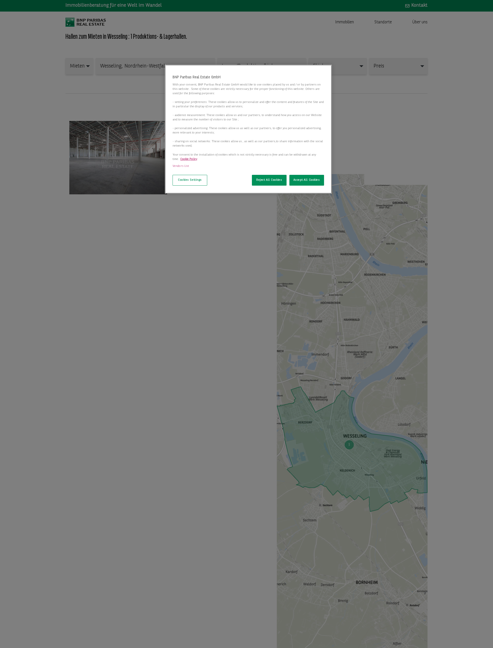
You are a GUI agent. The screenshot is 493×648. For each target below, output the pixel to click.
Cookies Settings (190, 180)
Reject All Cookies (269, 180)
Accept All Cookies (306, 180)
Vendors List (181, 166)
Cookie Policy (188, 159)
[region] (248, 129)
